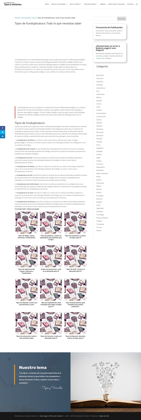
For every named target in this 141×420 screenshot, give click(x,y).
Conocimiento (101, 113)
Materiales (100, 170)
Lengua (98, 161)
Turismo (99, 227)
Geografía (99, 148)
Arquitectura (100, 88)
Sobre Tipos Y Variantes (116, 4)
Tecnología (100, 215)
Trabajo (99, 221)
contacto (99, 58)
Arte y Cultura (75, 4)
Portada (17, 18)
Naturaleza (100, 183)
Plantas (98, 189)
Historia (99, 154)
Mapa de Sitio (104, 416)
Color (98, 107)
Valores (98, 230)
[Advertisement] (51, 43)
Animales (99, 85)
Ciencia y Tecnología (58, 4)
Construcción (100, 116)
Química (99, 199)
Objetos (103, 4)
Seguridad (100, 208)
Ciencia (98, 104)
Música (98, 180)
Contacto (130, 4)
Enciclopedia (26, 18)
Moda (98, 177)
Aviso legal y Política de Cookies (51, 416)
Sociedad (99, 211)
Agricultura (100, 75)
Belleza (98, 97)
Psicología (99, 196)
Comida (99, 110)
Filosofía (99, 142)
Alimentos (99, 78)
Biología (99, 101)
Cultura (99, 120)
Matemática (100, 167)
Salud (34, 18)
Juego (98, 158)
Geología (99, 151)
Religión (99, 202)
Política (98, 192)
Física (98, 145)
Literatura (99, 164)
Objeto (98, 186)
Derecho (99, 126)
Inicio (47, 4)
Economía (99, 129)
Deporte (99, 123)
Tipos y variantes (102, 218)
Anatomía (99, 82)
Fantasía (99, 139)
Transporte (100, 224)
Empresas (99, 135)
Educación (100, 132)
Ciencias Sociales (90, 4)
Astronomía (100, 94)
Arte (97, 91)
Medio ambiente (102, 173)
